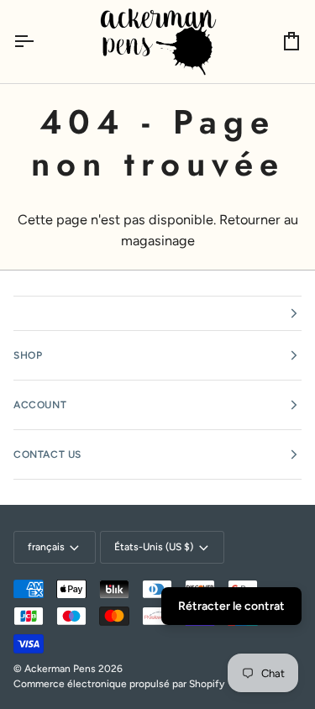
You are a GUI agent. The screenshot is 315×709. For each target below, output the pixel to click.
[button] (157, 313)
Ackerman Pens (60, 669)
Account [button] (39, 405)
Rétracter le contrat (231, 606)
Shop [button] (27, 355)
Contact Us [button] (47, 454)
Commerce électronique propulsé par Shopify (118, 684)
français (46, 547)
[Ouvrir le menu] (38, 41)
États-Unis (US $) (153, 547)
